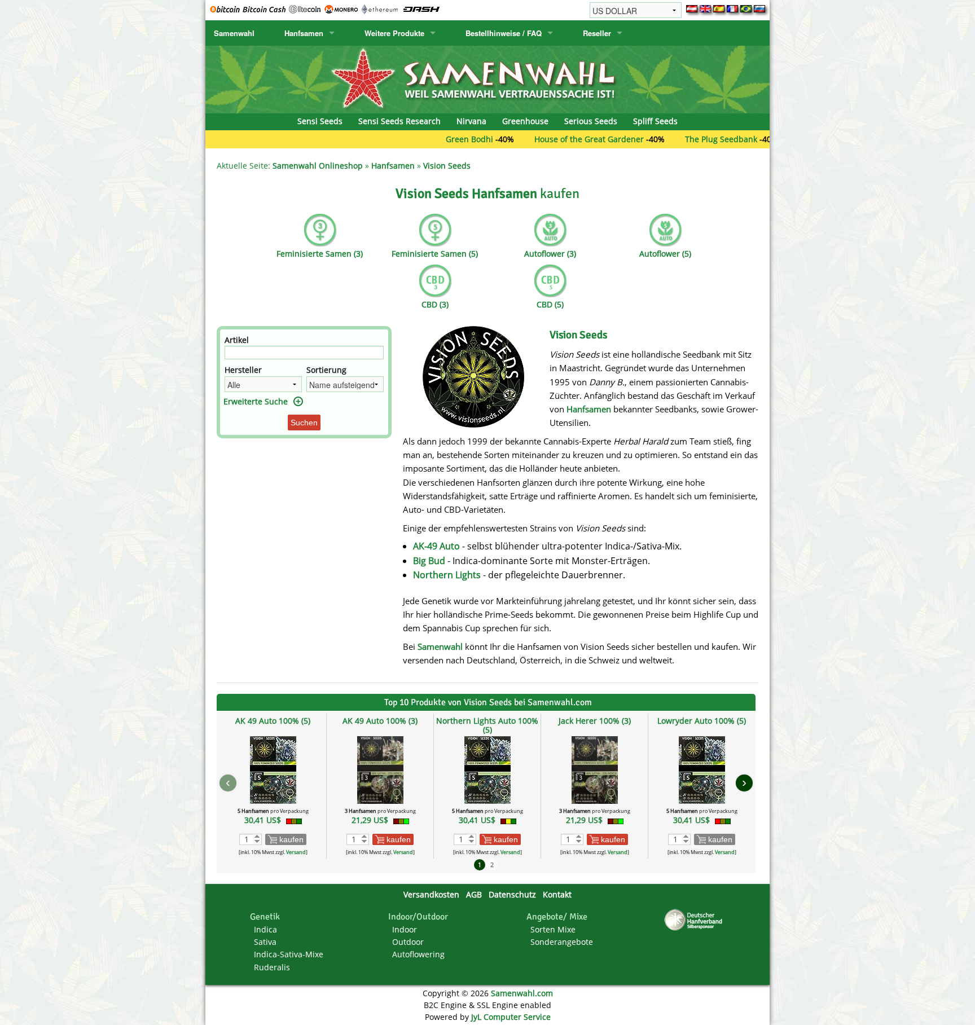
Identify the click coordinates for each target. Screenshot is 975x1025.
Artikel (237, 340)
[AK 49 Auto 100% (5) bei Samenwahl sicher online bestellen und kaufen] (273, 769)
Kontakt (557, 894)
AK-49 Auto (436, 546)
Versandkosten (431, 894)
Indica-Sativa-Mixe (288, 954)
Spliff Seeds (655, 121)
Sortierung (326, 369)
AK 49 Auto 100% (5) (272, 720)
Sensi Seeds (319, 121)
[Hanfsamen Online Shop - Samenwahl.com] (487, 78)
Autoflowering (418, 954)
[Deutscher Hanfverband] (695, 919)
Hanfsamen (303, 33)
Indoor (404, 929)
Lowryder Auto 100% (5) (701, 720)
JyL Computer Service (511, 1016)
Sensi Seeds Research (399, 121)
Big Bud (429, 561)
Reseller (597, 33)
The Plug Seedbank (687, 139)
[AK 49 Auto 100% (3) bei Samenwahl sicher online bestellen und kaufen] (380, 769)
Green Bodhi (435, 139)
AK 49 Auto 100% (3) (380, 720)
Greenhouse (525, 121)
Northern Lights (447, 575)
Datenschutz (512, 894)
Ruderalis (272, 967)
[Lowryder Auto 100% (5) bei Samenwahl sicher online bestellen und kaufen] (702, 769)
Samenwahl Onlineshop (318, 165)
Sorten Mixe (553, 929)
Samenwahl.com (522, 993)
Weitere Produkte (394, 33)
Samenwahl (234, 33)
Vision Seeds (447, 165)
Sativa (265, 941)
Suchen (304, 422)
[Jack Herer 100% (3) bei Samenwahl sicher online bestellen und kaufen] (595, 769)
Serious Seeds (590, 121)
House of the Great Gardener (554, 139)
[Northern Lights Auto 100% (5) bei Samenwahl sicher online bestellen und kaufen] (487, 769)
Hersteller (243, 369)
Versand (296, 852)
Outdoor (408, 941)
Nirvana (471, 121)
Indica (265, 929)
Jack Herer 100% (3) (595, 720)
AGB (474, 894)
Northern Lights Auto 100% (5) (487, 725)
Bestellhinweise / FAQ (503, 33)
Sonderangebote (561, 941)
